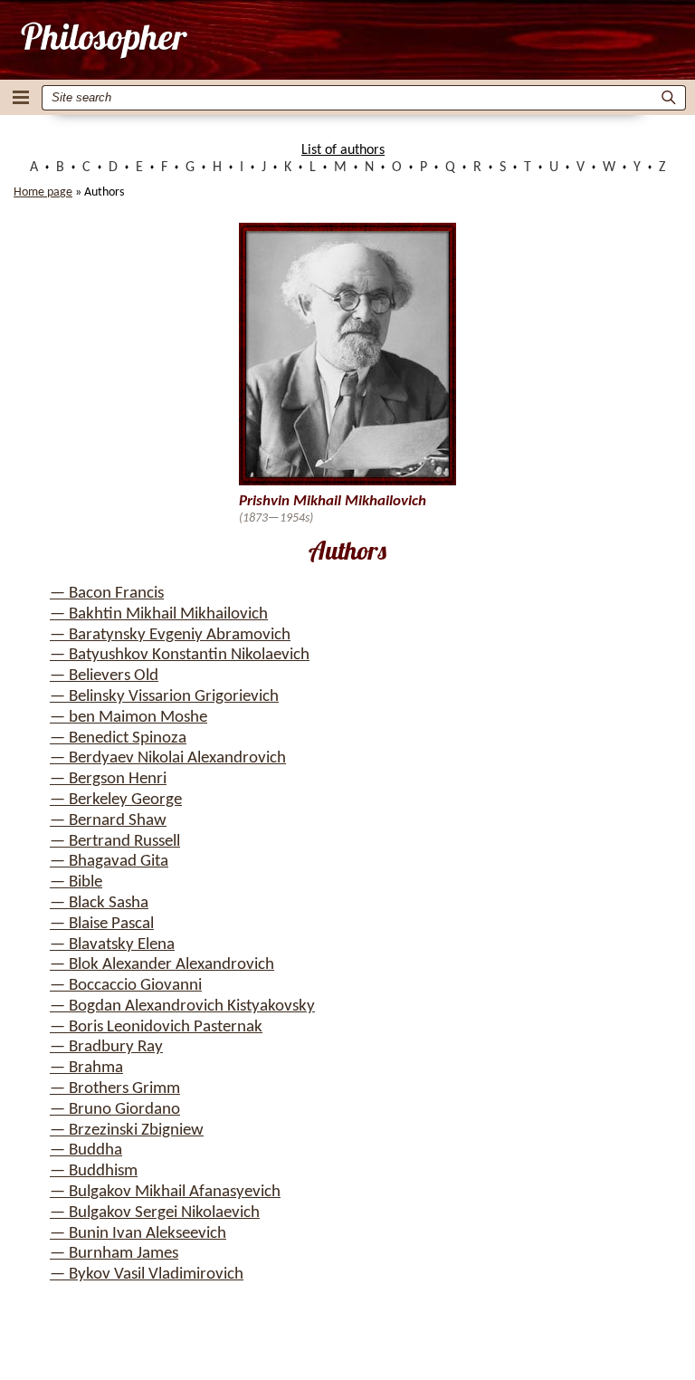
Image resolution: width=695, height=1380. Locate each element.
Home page (43, 192)
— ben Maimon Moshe (128, 717)
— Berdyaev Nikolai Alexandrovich (168, 758)
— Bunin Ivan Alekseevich (138, 1233)
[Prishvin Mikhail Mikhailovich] (103, 39)
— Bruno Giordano (115, 1109)
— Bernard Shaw (108, 820)
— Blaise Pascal (102, 924)
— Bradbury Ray (106, 1047)
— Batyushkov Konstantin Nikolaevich (179, 655)
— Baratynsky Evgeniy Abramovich (170, 635)
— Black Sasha (99, 903)
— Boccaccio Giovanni (126, 985)
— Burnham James (114, 1253)
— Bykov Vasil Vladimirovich (146, 1274)
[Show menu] (21, 97)
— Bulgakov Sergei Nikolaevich (155, 1213)
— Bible (76, 882)
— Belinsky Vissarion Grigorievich (164, 696)
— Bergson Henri (108, 779)
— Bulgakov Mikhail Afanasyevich (165, 1192)
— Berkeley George (116, 800)
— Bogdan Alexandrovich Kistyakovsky (182, 1006)
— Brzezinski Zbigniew (127, 1130)
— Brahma (86, 1068)
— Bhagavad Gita (109, 861)
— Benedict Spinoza (118, 738)
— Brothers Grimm (115, 1088)
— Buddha (86, 1150)
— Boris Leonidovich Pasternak (156, 1027)
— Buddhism (94, 1171)
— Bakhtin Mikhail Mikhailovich (159, 614)
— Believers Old (104, 676)
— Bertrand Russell (115, 841)
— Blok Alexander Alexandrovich (162, 964)
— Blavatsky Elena (112, 945)
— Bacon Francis (107, 593)
